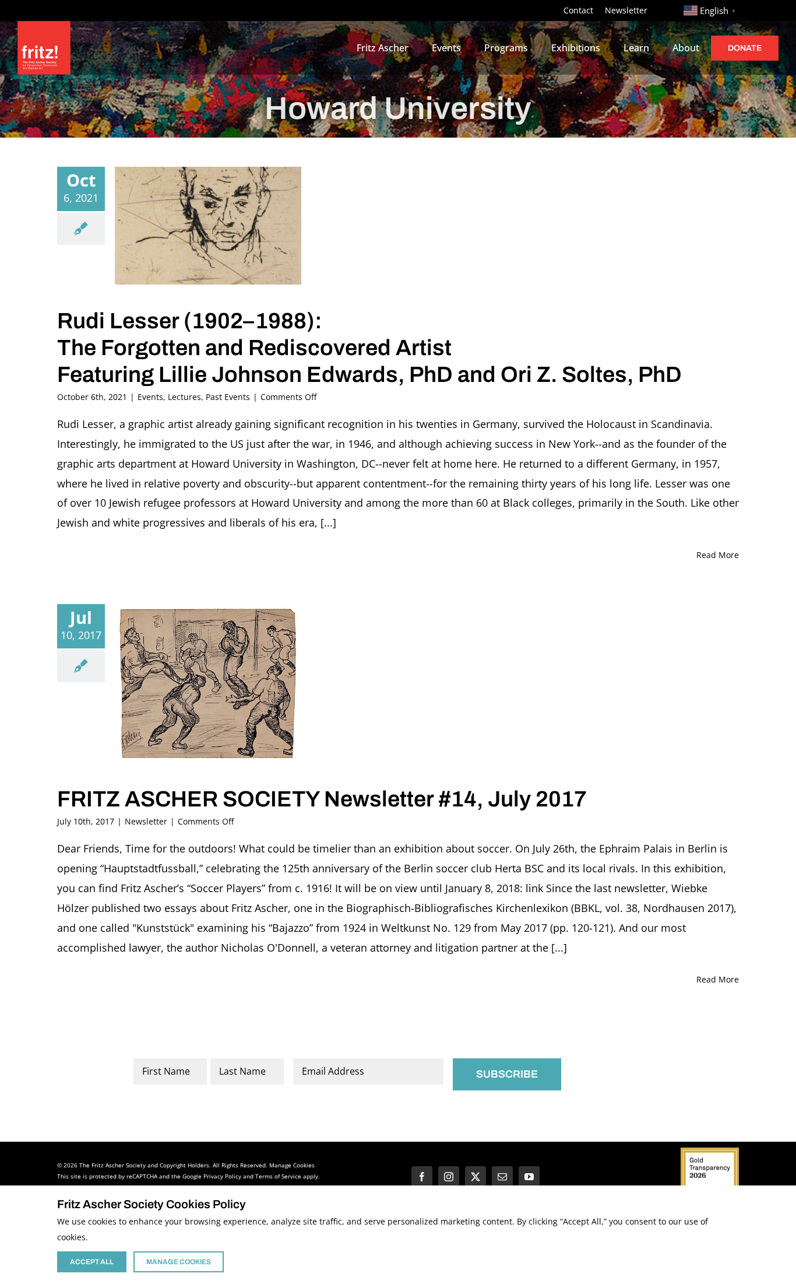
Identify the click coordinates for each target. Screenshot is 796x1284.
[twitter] (475, 1176)
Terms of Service (278, 1176)
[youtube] (529, 1176)
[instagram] (448, 1176)
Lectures (184, 396)
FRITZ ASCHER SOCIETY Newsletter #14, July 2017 (322, 799)
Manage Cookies (292, 1165)
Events (150, 396)
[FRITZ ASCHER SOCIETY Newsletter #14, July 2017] (208, 683)
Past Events (228, 396)
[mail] (502, 1176)
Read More (717, 554)
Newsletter (146, 821)
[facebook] (421, 1176)
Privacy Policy (222, 1176)
